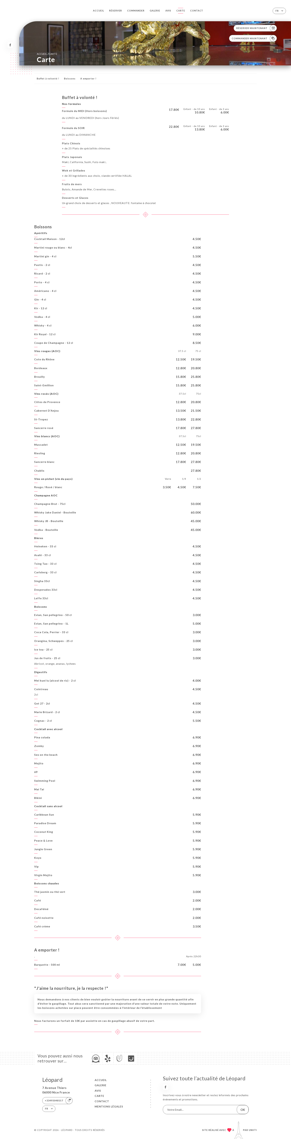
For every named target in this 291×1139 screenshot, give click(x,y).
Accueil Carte (47, 53)
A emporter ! (88, 78)
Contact (196, 10)
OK (242, 1110)
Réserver (115, 10)
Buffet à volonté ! (48, 78)
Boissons (69, 78)
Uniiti (253, 1130)
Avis (168, 10)
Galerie (155, 10)
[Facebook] (10, 45)
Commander (135, 10)
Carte (180, 10)
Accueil (98, 10)
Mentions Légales (109, 1106)
